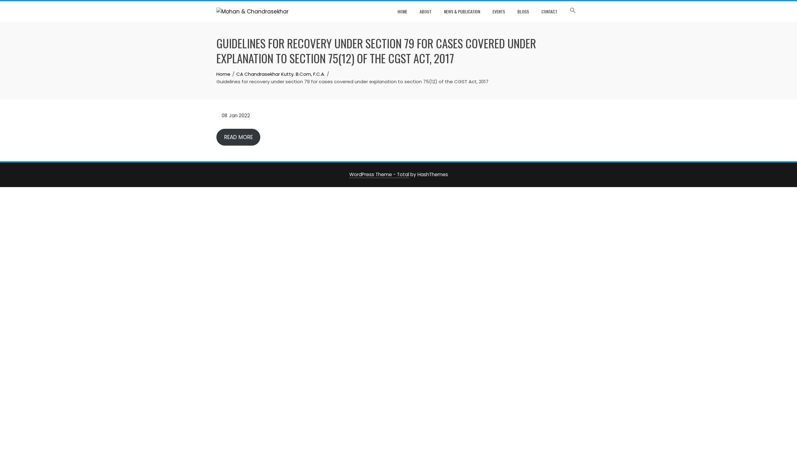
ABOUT (426, 11)
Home (402, 11)
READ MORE (238, 137)
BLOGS (523, 11)
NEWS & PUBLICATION (462, 11)
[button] (573, 11)
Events (499, 11)
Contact (549, 11)
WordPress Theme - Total (379, 174)
